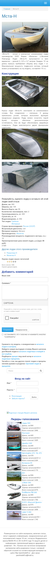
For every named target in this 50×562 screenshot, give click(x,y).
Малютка (20, 233)
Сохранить (7, 329)
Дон (23, 472)
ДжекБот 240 (27, 443)
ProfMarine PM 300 (29, 492)
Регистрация (17, 396)
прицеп (15, 356)
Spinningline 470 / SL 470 (32, 453)
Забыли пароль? (18, 398)
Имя (9, 383)
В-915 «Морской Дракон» (32, 502)
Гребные (15, 221)
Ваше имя (6, 275)
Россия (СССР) (29, 226)
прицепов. (6, 366)
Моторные (16, 223)
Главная (7, 9)
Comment (6, 283)
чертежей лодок (32, 363)
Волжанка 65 (27, 463)
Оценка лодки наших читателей (15, 259)
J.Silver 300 (26, 482)
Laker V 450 (26, 512)
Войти (34, 397)
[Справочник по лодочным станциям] (22, 412)
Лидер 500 (26, 423)
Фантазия (26, 433)
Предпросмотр (21, 329)
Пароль (10, 390)
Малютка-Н (11, 255)
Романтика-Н (12, 253)
